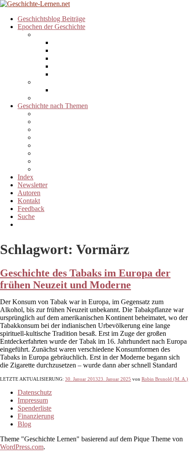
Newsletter (32, 185)
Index (25, 177)
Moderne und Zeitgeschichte (74, 34)
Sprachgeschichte (59, 169)
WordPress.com (22, 447)
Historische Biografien (66, 145)
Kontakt (29, 200)
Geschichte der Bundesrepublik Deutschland (114, 50)
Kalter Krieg (70, 74)
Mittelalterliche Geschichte (72, 82)
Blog (24, 424)
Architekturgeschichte (65, 113)
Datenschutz (35, 392)
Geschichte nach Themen (53, 105)
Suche (26, 216)
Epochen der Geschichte (51, 26)
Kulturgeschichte (58, 153)
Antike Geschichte (61, 98)
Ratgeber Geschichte (64, 161)
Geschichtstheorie (59, 129)
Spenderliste (34, 408)
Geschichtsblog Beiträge (51, 18)
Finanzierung (36, 416)
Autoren (29, 192)
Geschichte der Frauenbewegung (81, 137)
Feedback (31, 208)
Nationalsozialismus (80, 66)
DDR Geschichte (77, 42)
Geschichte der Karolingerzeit (94, 90)
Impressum (33, 400)
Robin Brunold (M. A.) (165, 379)
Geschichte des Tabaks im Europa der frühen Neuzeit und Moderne (85, 279)
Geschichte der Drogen (67, 121)
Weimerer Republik (80, 58)
